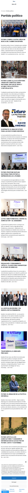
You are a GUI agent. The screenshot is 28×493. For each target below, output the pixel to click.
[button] (26, 462)
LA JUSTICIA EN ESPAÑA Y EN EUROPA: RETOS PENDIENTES (11, 309)
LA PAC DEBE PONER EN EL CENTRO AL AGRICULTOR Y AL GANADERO (14, 220)
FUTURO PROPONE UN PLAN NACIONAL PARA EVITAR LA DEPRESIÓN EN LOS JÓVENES (10, 174)
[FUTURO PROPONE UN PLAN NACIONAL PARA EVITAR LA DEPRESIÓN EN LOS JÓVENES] (14, 161)
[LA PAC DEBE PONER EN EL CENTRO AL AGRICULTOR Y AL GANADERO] (14, 207)
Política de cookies (3, 490)
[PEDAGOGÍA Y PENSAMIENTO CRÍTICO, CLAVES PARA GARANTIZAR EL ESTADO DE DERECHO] (14, 252)
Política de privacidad (12, 490)
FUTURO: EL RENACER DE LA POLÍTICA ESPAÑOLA (13, 395)
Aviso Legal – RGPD (22, 490)
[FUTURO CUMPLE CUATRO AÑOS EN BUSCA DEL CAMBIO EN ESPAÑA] (14, 28)
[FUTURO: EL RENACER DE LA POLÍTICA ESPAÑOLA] (14, 383)
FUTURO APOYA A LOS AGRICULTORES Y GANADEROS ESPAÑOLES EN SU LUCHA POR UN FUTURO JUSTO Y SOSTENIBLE (12, 440)
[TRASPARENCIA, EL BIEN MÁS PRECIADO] (14, 340)
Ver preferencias (14, 486)
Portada (3, 11)
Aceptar (14, 478)
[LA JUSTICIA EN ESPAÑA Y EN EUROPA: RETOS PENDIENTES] (14, 297)
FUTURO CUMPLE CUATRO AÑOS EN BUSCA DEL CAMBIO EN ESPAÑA (13, 40)
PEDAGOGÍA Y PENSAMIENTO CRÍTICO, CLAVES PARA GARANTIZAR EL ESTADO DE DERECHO (14, 265)
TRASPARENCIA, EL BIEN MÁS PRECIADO (11, 352)
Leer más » (22, 54)
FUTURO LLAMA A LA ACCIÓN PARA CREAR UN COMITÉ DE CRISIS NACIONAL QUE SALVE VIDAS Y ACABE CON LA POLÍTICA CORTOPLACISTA (13, 84)
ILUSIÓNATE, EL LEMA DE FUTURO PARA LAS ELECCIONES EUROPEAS (12, 130)
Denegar (14, 482)
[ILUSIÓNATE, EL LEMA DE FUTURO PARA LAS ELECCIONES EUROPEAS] (14, 118)
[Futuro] (14, 1)
